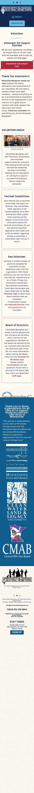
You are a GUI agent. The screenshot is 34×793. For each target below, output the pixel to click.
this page (22, 58)
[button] (17, 17)
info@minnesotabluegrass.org (17, 605)
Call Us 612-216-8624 (17, 610)
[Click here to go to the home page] (17, 10)
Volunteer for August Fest (17, 65)
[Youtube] (17, 2)
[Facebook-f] (13, 2)
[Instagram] (20, 2)
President (14, 365)
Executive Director (16, 304)
